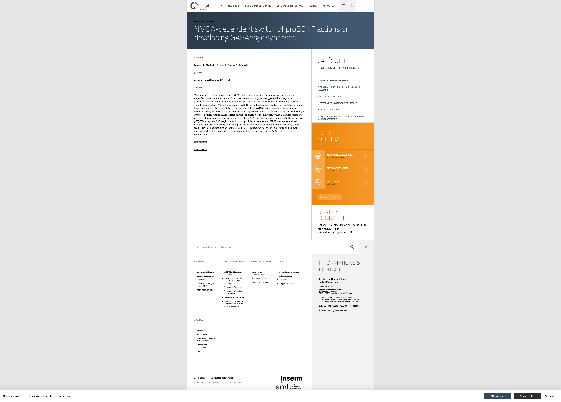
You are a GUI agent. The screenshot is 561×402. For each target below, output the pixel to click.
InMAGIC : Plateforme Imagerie (332, 80)
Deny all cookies (527, 396)
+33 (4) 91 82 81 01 (351, 306)
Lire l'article (200, 149)
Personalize (550, 396)
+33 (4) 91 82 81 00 (330, 306)
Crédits (224, 382)
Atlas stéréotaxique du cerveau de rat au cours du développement (341, 118)
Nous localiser (340, 310)
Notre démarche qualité (330, 109)
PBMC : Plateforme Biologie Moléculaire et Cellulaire (339, 88)
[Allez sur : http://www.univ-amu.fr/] (288, 386)
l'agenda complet (331, 197)
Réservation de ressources (222, 378)
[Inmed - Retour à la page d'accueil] (199, 6)
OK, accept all (498, 396)
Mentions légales (212, 382)
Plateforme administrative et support (337, 103)
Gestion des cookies (236, 382)
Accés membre (200, 378)
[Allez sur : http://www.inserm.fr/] (291, 379)
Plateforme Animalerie (329, 96)
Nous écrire (325, 310)
